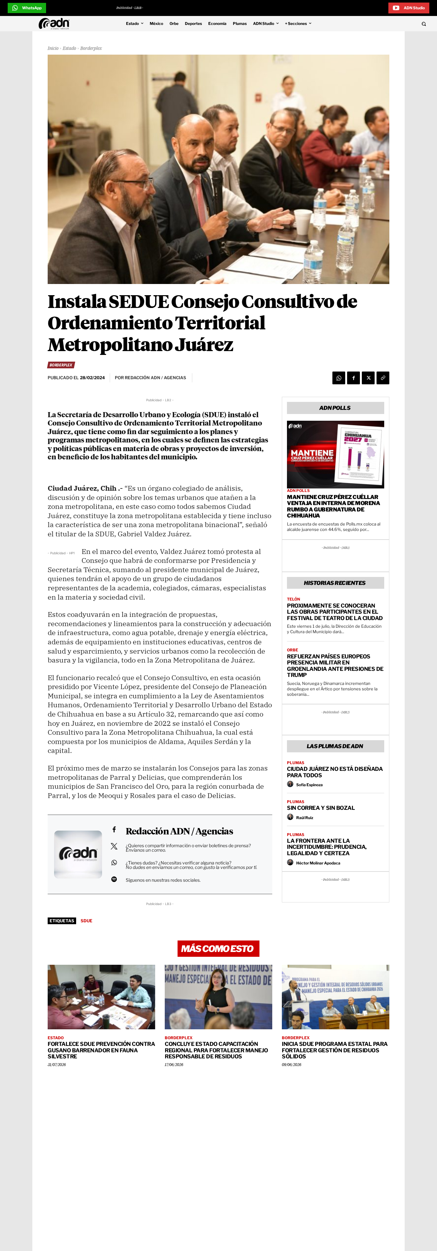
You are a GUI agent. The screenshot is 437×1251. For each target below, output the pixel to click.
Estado (69, 48)
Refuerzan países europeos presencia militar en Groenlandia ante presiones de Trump (335, 666)
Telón (293, 599)
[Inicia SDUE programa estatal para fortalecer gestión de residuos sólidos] (335, 997)
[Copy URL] (383, 378)
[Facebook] (353, 378)
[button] (383, 23)
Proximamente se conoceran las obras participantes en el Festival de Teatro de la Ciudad (335, 611)
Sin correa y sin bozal (321, 808)
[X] (368, 378)
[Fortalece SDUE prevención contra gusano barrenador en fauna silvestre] (101, 997)
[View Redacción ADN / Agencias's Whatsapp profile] (113, 862)
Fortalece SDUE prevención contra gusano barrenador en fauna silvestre (101, 1050)
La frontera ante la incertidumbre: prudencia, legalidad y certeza (327, 847)
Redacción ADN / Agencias (179, 831)
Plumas (295, 763)
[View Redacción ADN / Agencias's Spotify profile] (113, 879)
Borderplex (91, 48)
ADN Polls (298, 490)
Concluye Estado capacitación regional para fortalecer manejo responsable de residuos (216, 1050)
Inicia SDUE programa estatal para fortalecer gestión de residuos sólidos (335, 1050)
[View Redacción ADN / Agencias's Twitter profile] (113, 846)
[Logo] (55, 24)
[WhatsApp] (338, 378)
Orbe (292, 650)
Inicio (53, 48)
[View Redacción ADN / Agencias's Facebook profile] (113, 829)
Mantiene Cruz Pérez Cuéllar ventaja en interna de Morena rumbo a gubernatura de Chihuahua (333, 506)
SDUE (86, 920)
